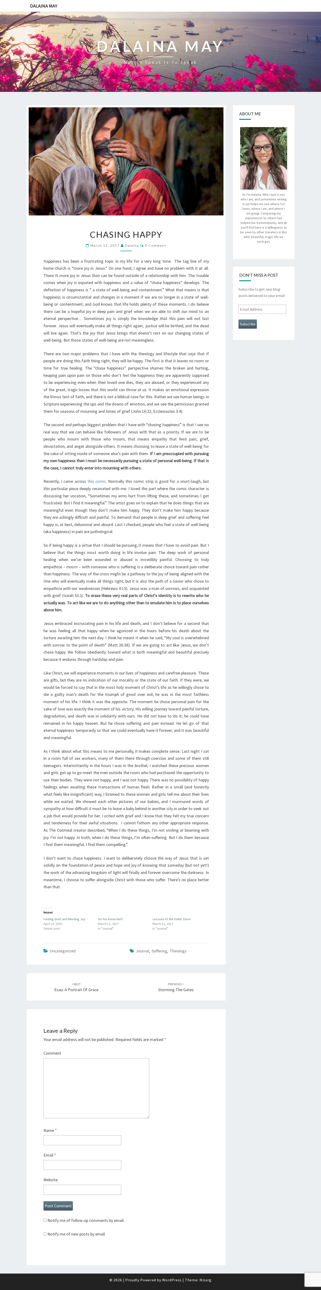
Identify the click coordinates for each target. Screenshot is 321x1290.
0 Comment (155, 245)
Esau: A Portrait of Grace (76, 987)
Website (50, 1179)
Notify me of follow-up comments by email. (86, 1220)
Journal (142, 951)
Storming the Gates (176, 987)
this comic (96, 481)
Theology (178, 951)
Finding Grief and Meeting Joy (64, 919)
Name (50, 1130)
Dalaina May (43, 6)
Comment (52, 1053)
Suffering (159, 951)
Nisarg (205, 1280)
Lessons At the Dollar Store (172, 919)
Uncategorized (63, 951)
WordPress (172, 1280)
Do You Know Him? (110, 919)
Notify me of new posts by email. (76, 1234)
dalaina (132, 245)
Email (49, 1155)
